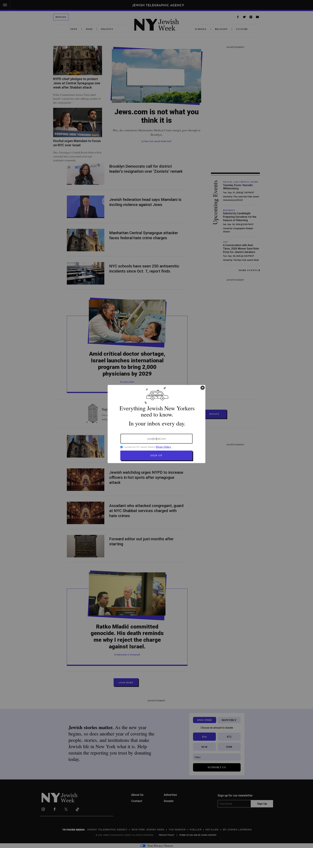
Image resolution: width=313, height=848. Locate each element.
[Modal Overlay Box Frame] (156, 424)
